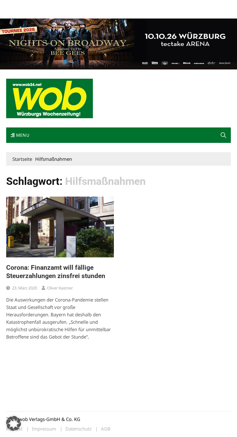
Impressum (97, 6)
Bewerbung (16, 13)
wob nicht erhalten (48, 6)
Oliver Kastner (60, 288)
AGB (105, 429)
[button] (223, 135)
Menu (22, 135)
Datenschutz (78, 429)
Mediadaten (17, 6)
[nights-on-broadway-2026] (118, 43)
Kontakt (76, 6)
